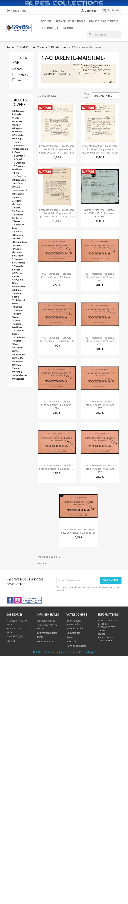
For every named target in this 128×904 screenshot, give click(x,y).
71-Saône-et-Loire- (19, 301)
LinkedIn (32, 600)
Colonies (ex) (50, 28)
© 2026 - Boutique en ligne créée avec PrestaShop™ (64, 652)
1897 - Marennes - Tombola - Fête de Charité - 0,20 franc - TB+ (57, 405)
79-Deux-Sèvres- (17, 342)
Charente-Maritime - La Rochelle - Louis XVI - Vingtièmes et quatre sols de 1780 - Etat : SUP (56, 213)
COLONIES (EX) (14, 636)
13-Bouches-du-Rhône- (20, 150)
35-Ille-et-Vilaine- (17, 219)
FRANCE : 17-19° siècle (70, 21)
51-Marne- (17, 259)
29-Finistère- (18, 193)
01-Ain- (16, 117)
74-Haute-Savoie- (17, 315)
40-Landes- (18, 234)
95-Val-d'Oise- (19, 375)
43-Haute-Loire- (20, 241)
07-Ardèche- (18, 134)
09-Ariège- (17, 138)
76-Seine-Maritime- (17, 325)
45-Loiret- (17, 245)
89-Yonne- (17, 371)
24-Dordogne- (19, 179)
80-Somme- (18, 347)
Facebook (10, 600)
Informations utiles (46, 632)
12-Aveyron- (18, 145)
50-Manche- (18, 255)
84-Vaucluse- (19, 354)
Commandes (73, 632)
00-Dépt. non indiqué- (18, 112)
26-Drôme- (17, 183)
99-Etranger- (18, 378)
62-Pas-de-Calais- (18, 274)
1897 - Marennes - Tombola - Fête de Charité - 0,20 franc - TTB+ (100, 341)
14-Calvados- (19, 155)
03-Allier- (16, 124)
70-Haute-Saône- (17, 295)
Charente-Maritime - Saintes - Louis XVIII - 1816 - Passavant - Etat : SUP (100, 213)
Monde (68, 28)
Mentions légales (45, 620)
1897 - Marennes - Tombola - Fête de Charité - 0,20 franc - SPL (100, 277)
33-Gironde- (18, 211)
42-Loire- (16, 238)
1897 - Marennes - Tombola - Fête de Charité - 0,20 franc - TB (56, 467)
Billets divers (19, 102)
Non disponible (23, 80)
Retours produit (75, 628)
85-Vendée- (18, 358)
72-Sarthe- (17, 306)
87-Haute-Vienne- (17, 366)
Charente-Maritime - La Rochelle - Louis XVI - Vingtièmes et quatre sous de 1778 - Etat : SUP (100, 149)
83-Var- (16, 351)
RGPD (39, 637)
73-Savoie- (17, 310)
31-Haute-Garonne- (17, 202)
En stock (23, 74)
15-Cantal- (17, 159)
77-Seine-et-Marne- (18, 332)
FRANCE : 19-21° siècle (103, 21)
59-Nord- (16, 269)
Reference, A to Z (105, 96)
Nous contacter (45, 641)
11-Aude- (17, 141)
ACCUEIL (46, 21)
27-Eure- (16, 186)
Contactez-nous (16, 10)
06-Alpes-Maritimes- (17, 130)
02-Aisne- (17, 121)
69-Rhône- (17, 289)
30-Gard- (16, 197)
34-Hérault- (18, 214)
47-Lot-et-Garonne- (17, 250)
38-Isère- (17, 231)
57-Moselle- (18, 266)
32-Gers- (16, 207)
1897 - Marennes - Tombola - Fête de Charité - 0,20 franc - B (57, 339)
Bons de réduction (76, 645)
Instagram (17, 600)
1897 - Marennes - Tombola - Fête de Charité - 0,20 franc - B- (78, 531)
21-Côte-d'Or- (19, 176)
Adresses (71, 641)
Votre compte (76, 614)
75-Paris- (16, 320)
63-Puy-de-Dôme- (18, 281)
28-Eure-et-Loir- (20, 190)
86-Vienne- (18, 361)
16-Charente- (19, 162)
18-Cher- (16, 172)
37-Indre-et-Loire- (18, 226)
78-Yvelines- (18, 337)
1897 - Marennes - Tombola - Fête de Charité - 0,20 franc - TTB (57, 277)
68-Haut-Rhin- (19, 286)
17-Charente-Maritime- (19, 168)
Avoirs (69, 637)
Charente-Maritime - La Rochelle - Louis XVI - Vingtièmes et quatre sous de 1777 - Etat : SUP (56, 149)
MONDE (11, 640)
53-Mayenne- (19, 262)
